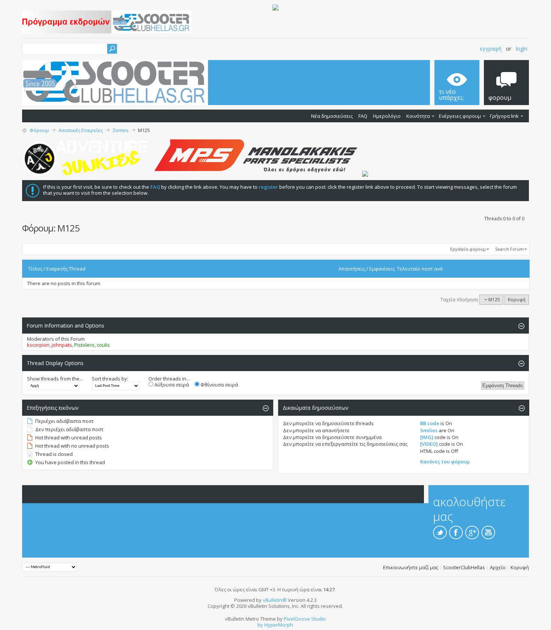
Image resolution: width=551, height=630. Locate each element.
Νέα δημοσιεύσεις (332, 116)
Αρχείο (498, 567)
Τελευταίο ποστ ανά (420, 268)
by (260, 624)
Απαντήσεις (351, 268)
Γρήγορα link (504, 116)
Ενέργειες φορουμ (460, 116)
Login (521, 48)
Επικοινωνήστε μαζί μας (410, 567)
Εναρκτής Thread (65, 268)
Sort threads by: (110, 379)
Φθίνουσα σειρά (218, 385)
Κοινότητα (418, 116)
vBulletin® (275, 600)
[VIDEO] (429, 444)
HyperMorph (278, 624)
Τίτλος (35, 268)
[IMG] (426, 437)
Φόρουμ (39, 130)
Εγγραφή (491, 48)
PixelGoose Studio (305, 618)
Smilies (428, 430)
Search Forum (509, 249)
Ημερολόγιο (387, 116)
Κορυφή (517, 299)
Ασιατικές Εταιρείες (80, 130)
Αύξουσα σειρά (171, 385)
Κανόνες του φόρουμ (445, 461)
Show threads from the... (55, 379)
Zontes (120, 130)
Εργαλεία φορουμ (468, 249)
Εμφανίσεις (382, 268)
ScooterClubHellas (464, 567)
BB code (429, 423)
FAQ (362, 116)
